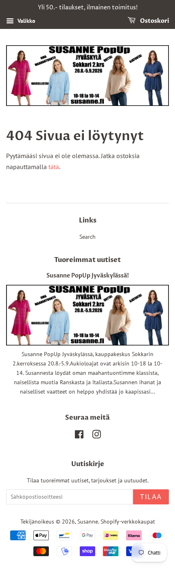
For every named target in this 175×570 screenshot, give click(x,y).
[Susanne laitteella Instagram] (96, 436)
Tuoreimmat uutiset (87, 259)
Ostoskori (154, 21)
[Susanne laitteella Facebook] (79, 436)
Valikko (25, 20)
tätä (53, 167)
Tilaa (151, 497)
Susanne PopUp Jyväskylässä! (87, 275)
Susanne (87, 521)
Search (87, 236)
